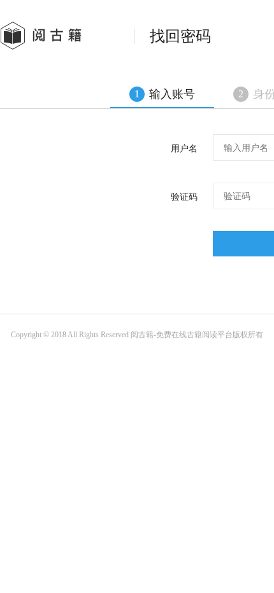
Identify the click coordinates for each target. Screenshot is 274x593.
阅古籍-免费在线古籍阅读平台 (182, 334)
